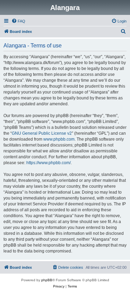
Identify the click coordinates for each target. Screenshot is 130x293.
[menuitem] (18, 21)
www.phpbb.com (59, 139)
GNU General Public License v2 (42, 133)
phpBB (46, 280)
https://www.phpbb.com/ (48, 162)
